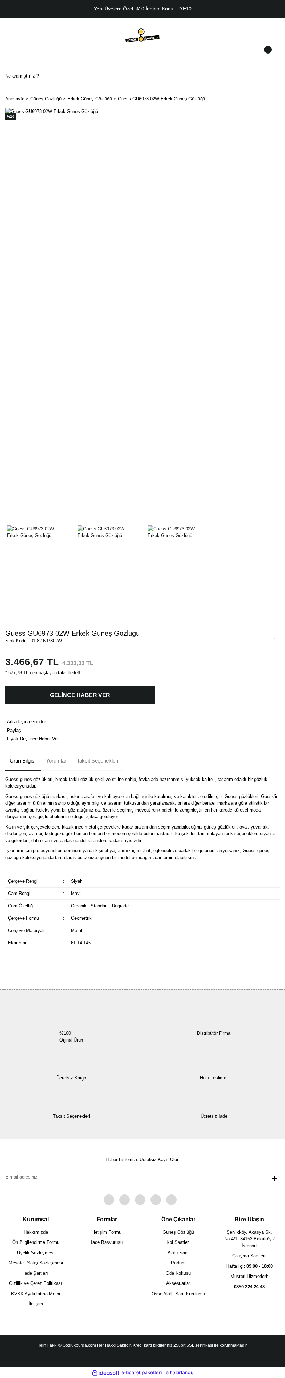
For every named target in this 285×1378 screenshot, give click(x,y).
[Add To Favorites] (275, 635)
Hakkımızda (36, 1232)
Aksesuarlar (178, 1283)
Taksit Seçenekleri (97, 761)
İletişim (35, 1303)
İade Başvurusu (107, 1242)
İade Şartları (35, 1273)
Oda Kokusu (178, 1273)
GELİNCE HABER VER (80, 695)
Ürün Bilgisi (22, 761)
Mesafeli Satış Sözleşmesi (36, 1262)
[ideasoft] (106, 1372)
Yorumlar (56, 761)
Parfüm (178, 1262)
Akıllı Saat (178, 1252)
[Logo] (142, 35)
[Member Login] (142, 56)
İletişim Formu (106, 1232)
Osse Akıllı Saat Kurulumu (178, 1293)
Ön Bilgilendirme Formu (35, 1242)
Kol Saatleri (178, 1242)
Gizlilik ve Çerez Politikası (35, 1283)
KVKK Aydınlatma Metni (35, 1293)
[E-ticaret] (141, 1372)
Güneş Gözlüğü (178, 1232)
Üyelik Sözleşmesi (36, 1252)
